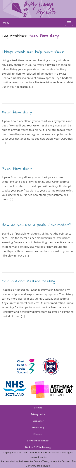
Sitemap (38, 407)
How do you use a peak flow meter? (36, 224)
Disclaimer (38, 420)
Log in (43, 456)
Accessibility (38, 427)
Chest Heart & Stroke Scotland (43, 452)
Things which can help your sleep (33, 51)
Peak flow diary (17, 112)
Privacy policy (38, 414)
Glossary (37, 434)
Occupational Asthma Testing (28, 281)
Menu (6, 22)
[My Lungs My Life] (38, 9)
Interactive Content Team (35, 461)
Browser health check (38, 440)
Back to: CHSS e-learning (38, 447)
